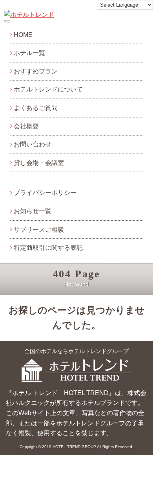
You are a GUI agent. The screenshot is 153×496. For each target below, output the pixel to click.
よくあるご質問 (36, 107)
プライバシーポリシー (45, 192)
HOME (23, 34)
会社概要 (26, 126)
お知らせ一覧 (32, 211)
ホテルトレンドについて (48, 89)
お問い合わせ (32, 144)
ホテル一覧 (29, 52)
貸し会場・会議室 (39, 162)
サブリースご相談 (39, 229)
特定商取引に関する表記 (48, 247)
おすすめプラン (36, 71)
